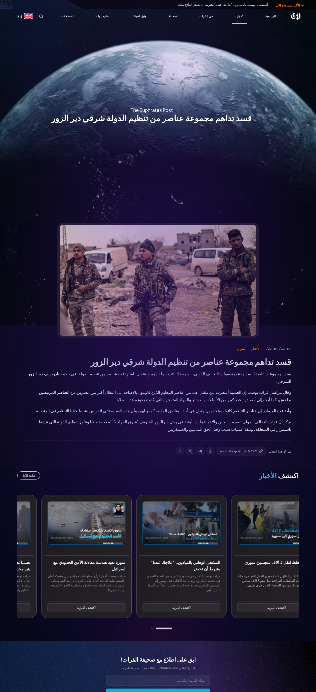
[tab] (164, 628)
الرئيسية (270, 16)
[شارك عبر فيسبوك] (180, 451)
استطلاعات (67, 16)
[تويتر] (18, 4)
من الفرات (206, 16)
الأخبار (241, 16)
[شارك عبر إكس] (190, 451)
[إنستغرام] (15, 4)
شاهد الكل (29, 475)
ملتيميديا (103, 16)
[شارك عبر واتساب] (210, 451)
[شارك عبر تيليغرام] (200, 451)
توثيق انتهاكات (139, 16)
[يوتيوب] (11, 4)
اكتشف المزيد (253, 608)
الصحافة (173, 16)
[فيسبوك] (21, 4)
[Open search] (41, 16)
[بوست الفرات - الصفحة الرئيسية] (296, 16)
